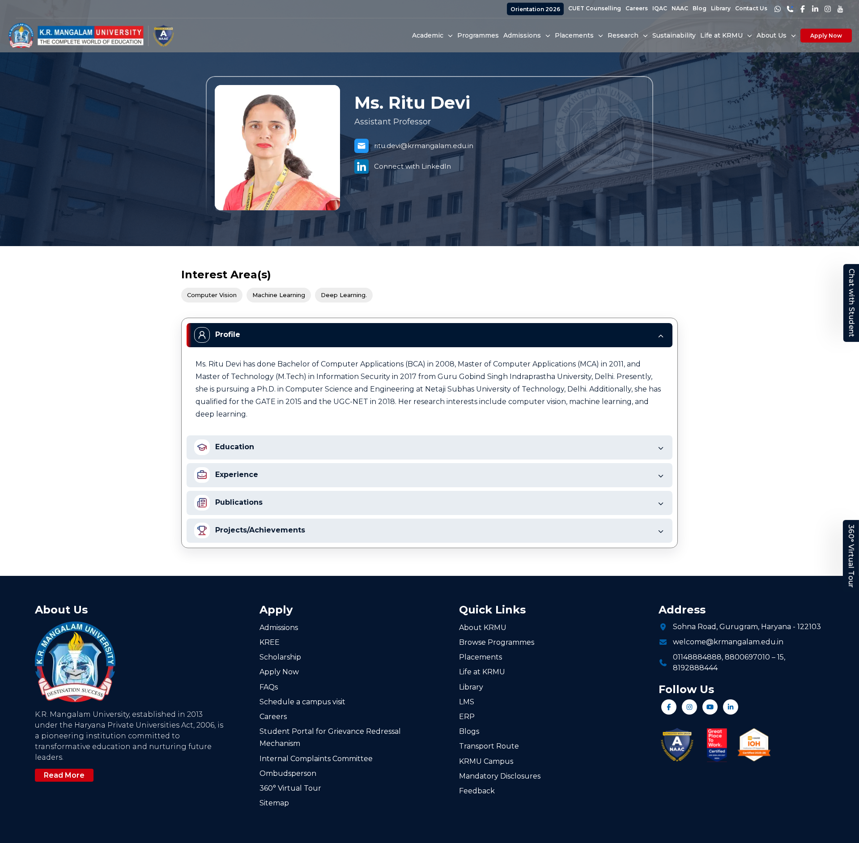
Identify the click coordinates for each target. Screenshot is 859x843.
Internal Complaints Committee (316, 758)
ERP (467, 716)
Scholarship (280, 657)
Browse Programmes (496, 642)
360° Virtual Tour (851, 556)
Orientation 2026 (535, 9)
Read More (64, 775)
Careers (636, 8)
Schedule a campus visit (302, 702)
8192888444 (695, 668)
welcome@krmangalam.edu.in (728, 642)
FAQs (268, 687)
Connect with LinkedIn (412, 166)
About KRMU (482, 627)
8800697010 (747, 657)
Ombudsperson (287, 773)
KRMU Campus (486, 761)
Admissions (278, 627)
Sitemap (274, 803)
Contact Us (751, 8)
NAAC (680, 8)
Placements (480, 657)
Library (721, 8)
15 (780, 657)
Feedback (477, 791)
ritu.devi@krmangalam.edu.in (423, 145)
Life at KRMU (482, 672)
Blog (699, 8)
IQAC (659, 8)
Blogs (469, 731)
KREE (269, 642)
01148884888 (697, 657)
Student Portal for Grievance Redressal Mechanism (330, 737)
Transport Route (489, 746)
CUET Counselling (594, 8)
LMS (466, 702)
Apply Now (826, 35)
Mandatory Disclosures (499, 776)
